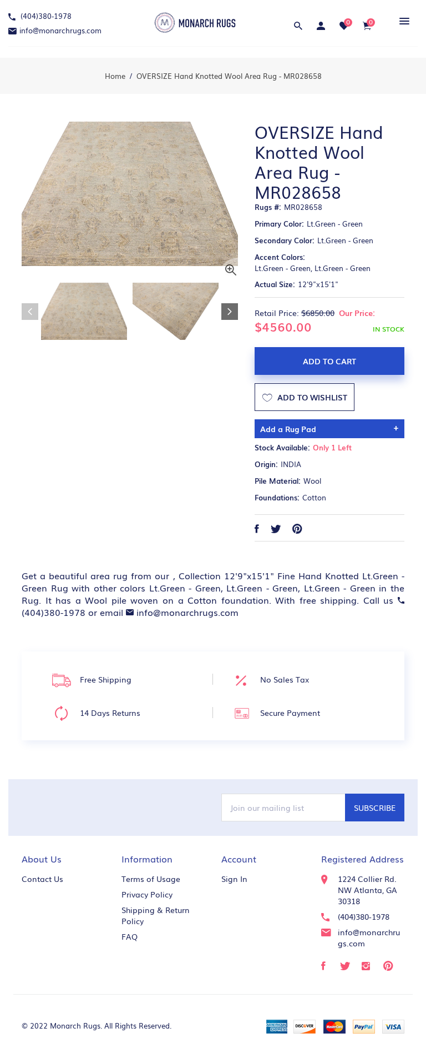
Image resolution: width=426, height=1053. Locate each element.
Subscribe (374, 807)
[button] (402, 20)
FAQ (129, 936)
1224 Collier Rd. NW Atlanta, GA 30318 (367, 889)
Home (115, 76)
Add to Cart (329, 361)
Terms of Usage (150, 878)
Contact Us (42, 878)
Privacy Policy (147, 894)
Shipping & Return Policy (155, 915)
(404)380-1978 (45, 16)
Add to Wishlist (311, 397)
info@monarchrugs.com (60, 30)
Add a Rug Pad (288, 428)
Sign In (234, 878)
